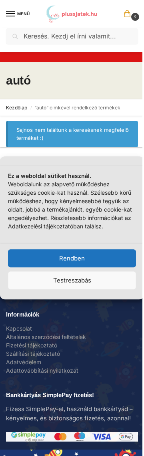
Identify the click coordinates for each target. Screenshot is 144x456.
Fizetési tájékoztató (31, 345)
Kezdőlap (16, 108)
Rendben (72, 258)
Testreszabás (72, 280)
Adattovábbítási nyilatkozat (42, 370)
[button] (129, 14)
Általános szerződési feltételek (46, 336)
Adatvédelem (23, 362)
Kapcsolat (19, 328)
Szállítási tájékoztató (33, 353)
